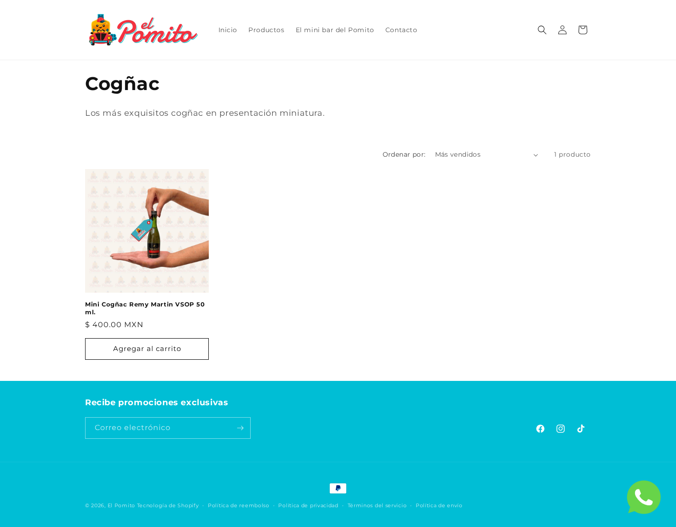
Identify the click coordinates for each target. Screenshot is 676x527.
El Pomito (121, 505)
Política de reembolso (238, 505)
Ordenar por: (404, 154)
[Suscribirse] (240, 428)
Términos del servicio (377, 505)
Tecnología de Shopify (168, 505)
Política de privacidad (308, 505)
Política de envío (439, 505)
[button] (542, 30)
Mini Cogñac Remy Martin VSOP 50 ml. (145, 308)
